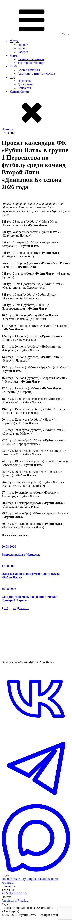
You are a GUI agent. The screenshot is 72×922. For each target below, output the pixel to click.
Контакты (24, 88)
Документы (25, 84)
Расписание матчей (31, 59)
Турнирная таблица (31, 62)
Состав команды (29, 70)
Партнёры (24, 80)
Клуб (13, 66)
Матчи (14, 55)
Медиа (14, 41)
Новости (23, 44)
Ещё (12, 77)
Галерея (23, 52)
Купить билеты (20, 91)
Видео (22, 48)
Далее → (23, 608)
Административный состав (36, 73)
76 (14, 608)
